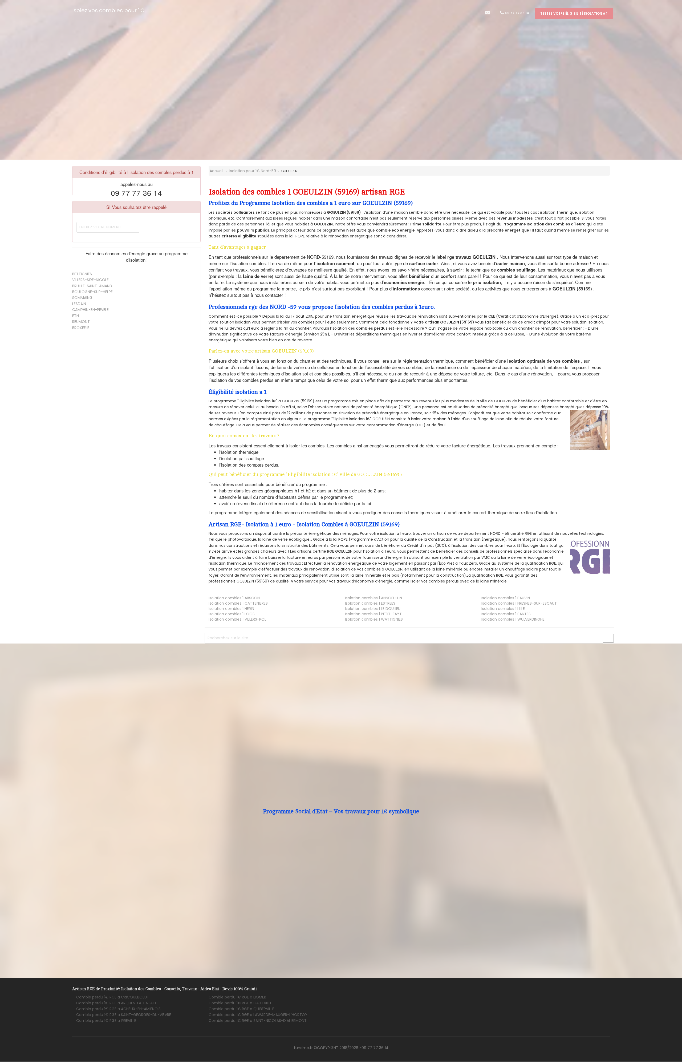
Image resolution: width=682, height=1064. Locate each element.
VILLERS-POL (237, 619)
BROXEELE (80, 327)
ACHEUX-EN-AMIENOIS (118, 1009)
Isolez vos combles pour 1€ (108, 10)
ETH (75, 315)
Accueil (216, 170)
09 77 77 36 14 (516, 13)
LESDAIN (79, 303)
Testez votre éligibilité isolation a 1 (573, 13)
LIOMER (237, 997)
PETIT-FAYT (373, 614)
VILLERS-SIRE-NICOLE (90, 279)
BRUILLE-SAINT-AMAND (92, 286)
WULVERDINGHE (513, 619)
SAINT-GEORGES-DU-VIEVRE (123, 1014)
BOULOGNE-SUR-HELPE (92, 291)
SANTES (506, 614)
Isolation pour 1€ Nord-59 (252, 170)
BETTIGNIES (82, 274)
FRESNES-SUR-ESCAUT (519, 603)
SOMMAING (82, 297)
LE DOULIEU (372, 608)
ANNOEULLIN (373, 598)
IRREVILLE (106, 1020)
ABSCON (234, 598)
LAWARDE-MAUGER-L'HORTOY (258, 1014)
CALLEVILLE (240, 1003)
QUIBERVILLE (241, 1009)
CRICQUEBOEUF (112, 997)
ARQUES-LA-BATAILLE (117, 1003)
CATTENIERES (238, 603)
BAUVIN (505, 598)
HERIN (231, 608)
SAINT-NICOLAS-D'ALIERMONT (258, 1020)
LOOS (232, 614)
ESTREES (370, 603)
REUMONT (81, 321)
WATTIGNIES (374, 619)
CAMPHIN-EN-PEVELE (90, 309)
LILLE (503, 608)
